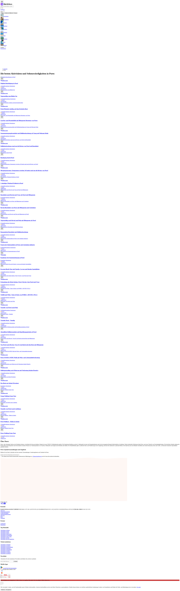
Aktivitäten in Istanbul (5, 544)
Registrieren (3, 48)
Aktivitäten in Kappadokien (7, 547)
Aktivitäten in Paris (5, 531)
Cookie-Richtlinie (4, 513)
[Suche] (2, 8)
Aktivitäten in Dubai (5, 530)
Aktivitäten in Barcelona (6, 534)
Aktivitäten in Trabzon (6, 552)
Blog (2, 516)
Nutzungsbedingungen (6, 514)
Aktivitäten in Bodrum (6, 548)
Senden (15, 561)
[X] (1, 503)
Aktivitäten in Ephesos (6, 553)
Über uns (3, 510)
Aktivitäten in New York (6, 536)
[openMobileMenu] (2, 2)
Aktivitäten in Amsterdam (6, 535)
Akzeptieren (8, 589)
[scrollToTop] (2, 583)
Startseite (5, 69)
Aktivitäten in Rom (5, 532)
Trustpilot (3, 518)
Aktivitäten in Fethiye (5, 551)
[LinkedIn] (5, 503)
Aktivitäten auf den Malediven (7, 539)
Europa (15, 13)
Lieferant (3, 9)
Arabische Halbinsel (9, 13)
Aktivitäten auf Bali (5, 537)
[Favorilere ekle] (2, 79)
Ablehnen (3, 589)
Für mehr (139, 587)
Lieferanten (3, 523)
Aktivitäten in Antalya (5, 545)
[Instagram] (3, 503)
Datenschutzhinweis (37, 456)
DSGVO (3, 515)
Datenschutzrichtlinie (5, 511)
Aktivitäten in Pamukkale (6, 549)
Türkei (2, 13)
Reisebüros (3, 524)
